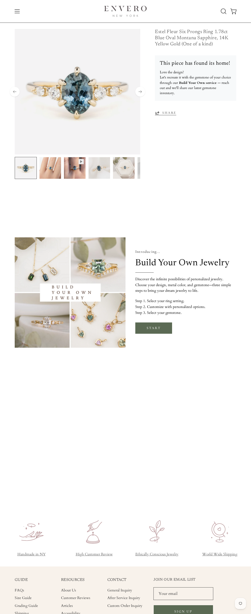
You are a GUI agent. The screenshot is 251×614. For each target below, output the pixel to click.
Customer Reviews (75, 598)
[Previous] (15, 92)
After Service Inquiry (123, 598)
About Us (68, 590)
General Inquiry (119, 590)
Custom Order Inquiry (124, 605)
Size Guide (23, 598)
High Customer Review (94, 554)
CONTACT (117, 580)
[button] (223, 11)
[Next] (140, 92)
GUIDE (21, 580)
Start (154, 328)
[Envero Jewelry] (125, 11)
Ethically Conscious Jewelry (156, 554)
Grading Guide (26, 605)
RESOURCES (73, 580)
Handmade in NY (31, 554)
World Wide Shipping (219, 554)
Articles (67, 605)
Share (169, 113)
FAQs (19, 590)
